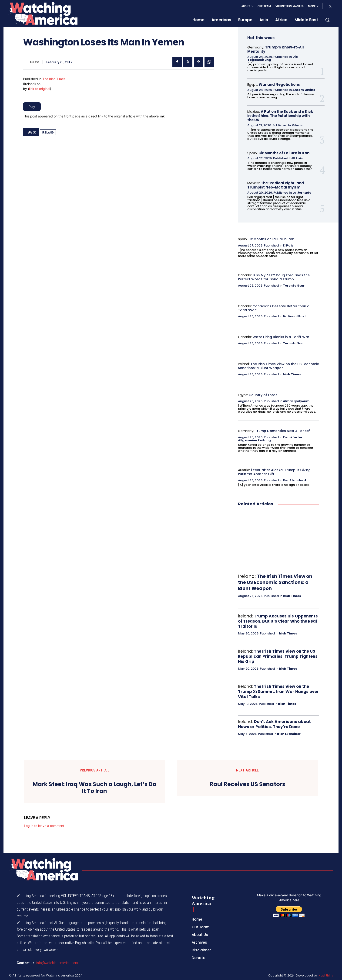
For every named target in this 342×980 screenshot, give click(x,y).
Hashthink (326, 975)
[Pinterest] (198, 62)
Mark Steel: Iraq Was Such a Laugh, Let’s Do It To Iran (94, 788)
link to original (39, 89)
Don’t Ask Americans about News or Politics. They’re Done (274, 724)
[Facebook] (177, 62)
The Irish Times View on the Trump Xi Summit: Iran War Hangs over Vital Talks (278, 691)
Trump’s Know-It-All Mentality (275, 49)
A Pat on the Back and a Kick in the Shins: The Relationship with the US (280, 115)
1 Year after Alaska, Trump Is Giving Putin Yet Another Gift (274, 472)
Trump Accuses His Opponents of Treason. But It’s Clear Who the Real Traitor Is (278, 621)
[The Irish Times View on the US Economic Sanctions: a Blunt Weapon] (278, 540)
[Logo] (42, 13)
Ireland (48, 132)
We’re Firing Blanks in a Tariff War (281, 337)
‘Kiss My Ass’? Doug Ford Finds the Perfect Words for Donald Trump (274, 277)
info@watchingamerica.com (57, 963)
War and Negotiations (279, 84)
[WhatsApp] (209, 62)
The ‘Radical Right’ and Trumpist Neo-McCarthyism (275, 185)
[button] (327, 19)
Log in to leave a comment (44, 826)
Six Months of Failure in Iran (283, 153)
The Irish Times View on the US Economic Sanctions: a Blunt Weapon (278, 366)
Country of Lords (263, 395)
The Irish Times (53, 79)
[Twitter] (330, 6)
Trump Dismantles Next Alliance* (282, 430)
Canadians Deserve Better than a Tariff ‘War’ (273, 308)
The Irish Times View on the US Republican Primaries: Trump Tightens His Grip (278, 656)
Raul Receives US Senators (247, 784)
